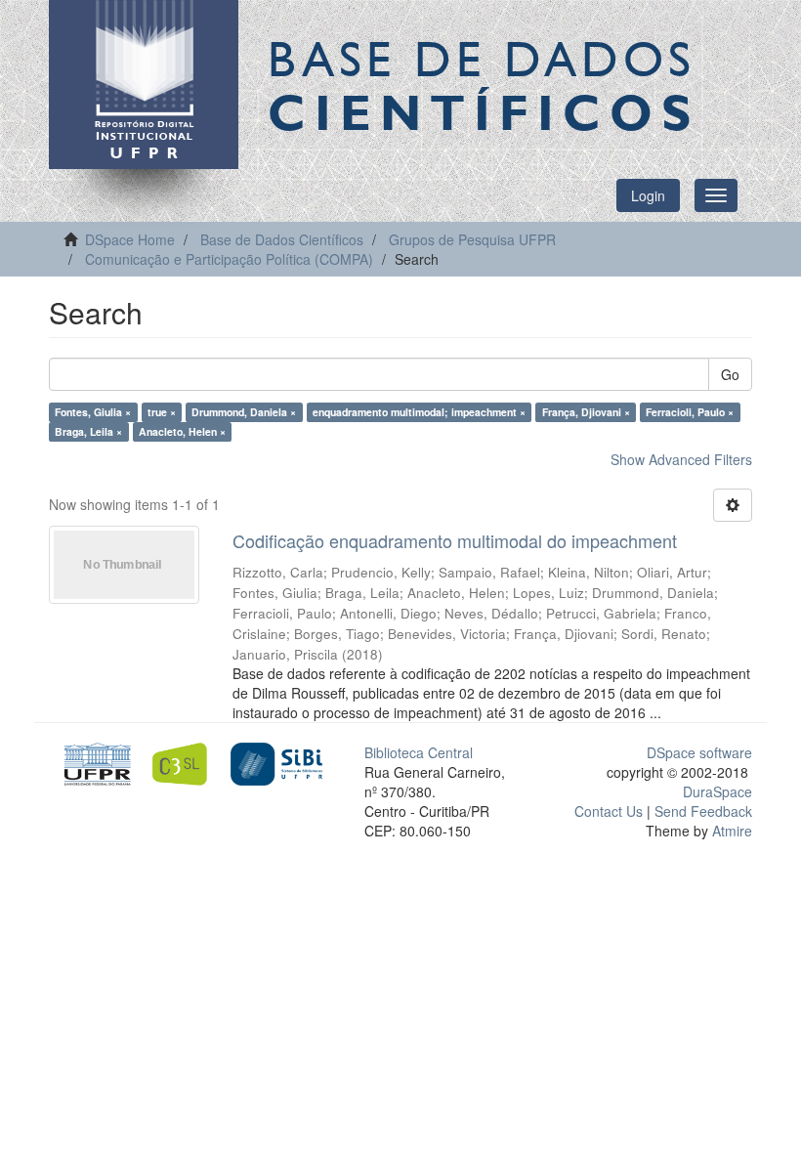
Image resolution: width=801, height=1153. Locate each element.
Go (730, 374)
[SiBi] (276, 762)
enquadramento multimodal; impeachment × (419, 412)
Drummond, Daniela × (243, 412)
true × (162, 412)
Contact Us (608, 811)
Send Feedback (703, 811)
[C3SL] (185, 762)
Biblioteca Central (418, 752)
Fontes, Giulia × (93, 412)
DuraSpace (717, 791)
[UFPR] (94, 762)
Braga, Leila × (88, 431)
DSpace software (699, 752)
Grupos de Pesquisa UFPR (472, 239)
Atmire (730, 830)
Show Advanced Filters (681, 459)
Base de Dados (483, 85)
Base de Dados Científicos (281, 239)
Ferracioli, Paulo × (690, 412)
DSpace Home (130, 239)
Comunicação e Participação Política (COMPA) (229, 259)
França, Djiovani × (586, 412)
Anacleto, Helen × (182, 431)
